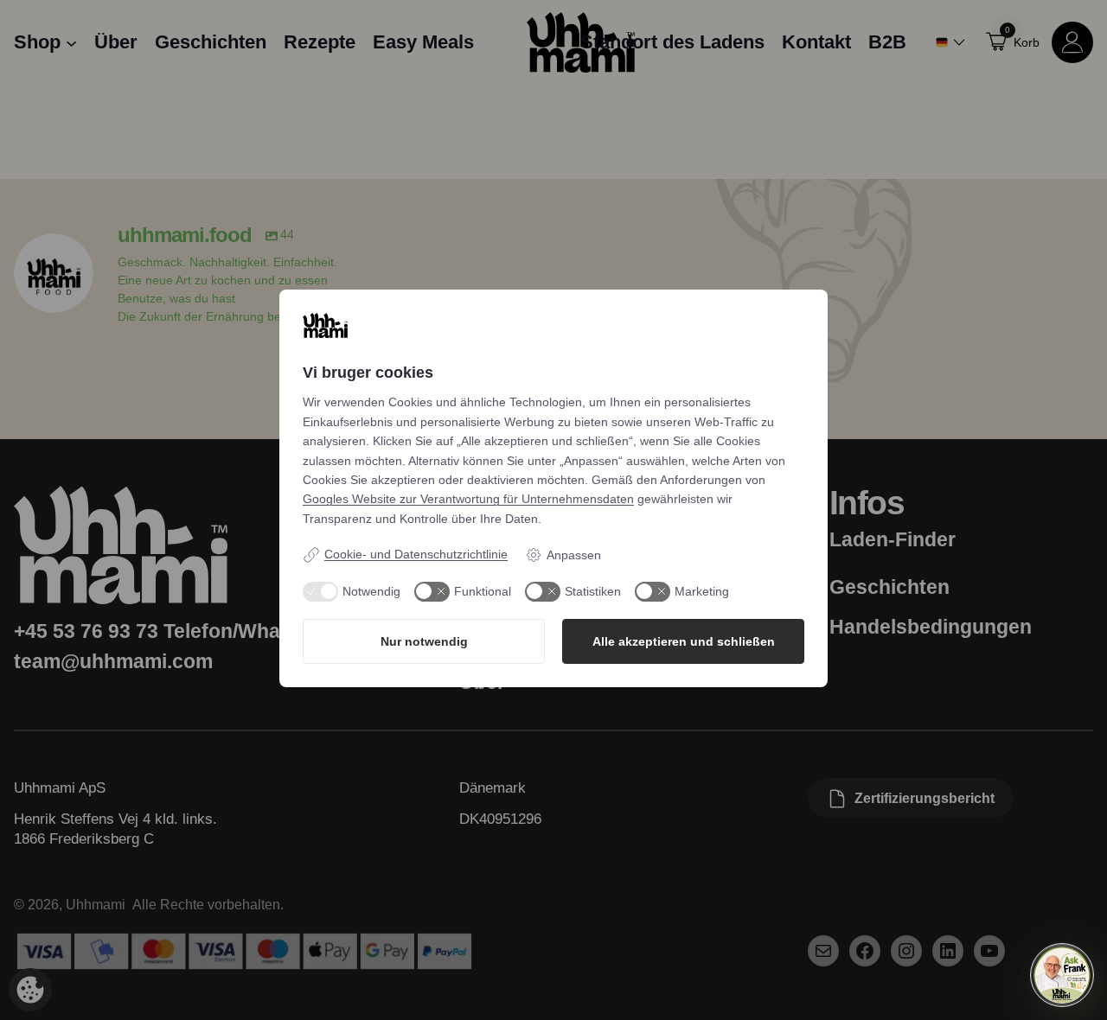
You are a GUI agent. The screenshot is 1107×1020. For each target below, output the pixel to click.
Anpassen (574, 555)
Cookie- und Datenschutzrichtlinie (416, 554)
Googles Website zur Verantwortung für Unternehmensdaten (468, 499)
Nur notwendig (424, 641)
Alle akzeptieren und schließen (683, 641)
